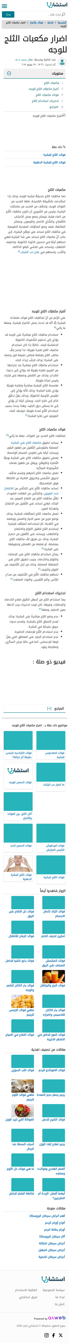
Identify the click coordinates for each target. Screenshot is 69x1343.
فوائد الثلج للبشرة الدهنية (49, 162)
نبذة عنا (60, 1297)
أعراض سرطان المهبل (51, 1250)
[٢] (26, 415)
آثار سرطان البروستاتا (52, 1236)
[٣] (7, 435)
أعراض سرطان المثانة (52, 1243)
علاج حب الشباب (29, 252)
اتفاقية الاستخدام (26, 1290)
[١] (19, 251)
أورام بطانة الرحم (54, 1229)
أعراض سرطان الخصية (52, 1257)
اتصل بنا (60, 1304)
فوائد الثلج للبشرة (54, 155)
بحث (8, 14)
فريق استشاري (28, 1297)
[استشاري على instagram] (46, 1335)
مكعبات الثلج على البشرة (26, 442)
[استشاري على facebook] (53, 1335)
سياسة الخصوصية (54, 1290)
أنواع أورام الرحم (55, 1222)
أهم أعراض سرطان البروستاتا (47, 1216)
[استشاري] (57, 6)
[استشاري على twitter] (60, 1335)
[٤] (43, 548)
